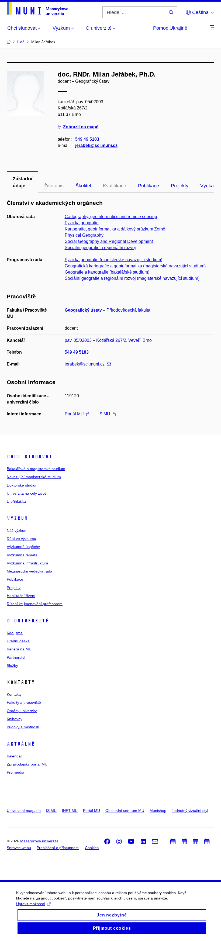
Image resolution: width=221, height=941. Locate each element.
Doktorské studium (23, 485)
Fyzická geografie (82, 222)
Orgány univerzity (22, 711)
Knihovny (14, 719)
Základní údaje (22, 182)
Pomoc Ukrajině (170, 28)
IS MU (104, 414)
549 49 (87, 139)
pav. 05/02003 (78, 340)
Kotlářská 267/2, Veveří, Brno (124, 340)
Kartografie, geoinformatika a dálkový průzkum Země (115, 229)
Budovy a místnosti (23, 727)
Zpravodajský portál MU (27, 764)
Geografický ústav (83, 310)
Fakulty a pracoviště (24, 702)
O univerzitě (28, 621)
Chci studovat (29, 457)
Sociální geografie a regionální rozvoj (100, 247)
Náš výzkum (17, 530)
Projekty (179, 185)
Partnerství (16, 657)
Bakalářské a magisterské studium (36, 469)
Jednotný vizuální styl (190, 810)
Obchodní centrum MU (124, 810)
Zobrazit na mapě (80, 127)
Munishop (158, 810)
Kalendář (14, 756)
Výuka (207, 185)
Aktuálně (21, 744)
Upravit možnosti (30, 904)
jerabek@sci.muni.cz (96, 145)
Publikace (148, 185)
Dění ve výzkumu (21, 538)
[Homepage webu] (37, 8)
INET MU (70, 810)
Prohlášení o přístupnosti (58, 848)
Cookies (92, 848)
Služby (12, 665)
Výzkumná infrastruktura (27, 563)
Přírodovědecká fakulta (128, 310)
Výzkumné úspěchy (23, 546)
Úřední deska (18, 641)
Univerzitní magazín (24, 810)
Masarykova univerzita (39, 841)
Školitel (83, 185)
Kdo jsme (15, 633)
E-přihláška (16, 501)
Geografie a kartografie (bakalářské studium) (107, 272)
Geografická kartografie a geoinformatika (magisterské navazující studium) (135, 266)
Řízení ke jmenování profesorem (35, 604)
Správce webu (19, 848)
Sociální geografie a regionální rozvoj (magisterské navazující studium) (132, 278)
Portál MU (74, 414)
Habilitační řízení (21, 596)
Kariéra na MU (19, 649)
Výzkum (17, 518)
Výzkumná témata (22, 555)
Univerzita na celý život (26, 493)
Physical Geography (84, 235)
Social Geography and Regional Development (109, 241)
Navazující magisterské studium (34, 477)
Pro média (15, 772)
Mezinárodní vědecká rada (29, 571)
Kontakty (14, 694)
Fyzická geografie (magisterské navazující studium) (113, 259)
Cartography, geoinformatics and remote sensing (111, 216)
